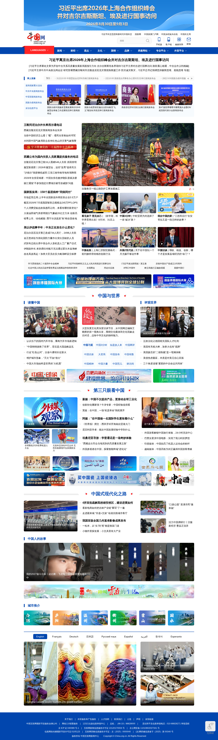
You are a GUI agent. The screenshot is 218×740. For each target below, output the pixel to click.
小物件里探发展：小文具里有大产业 (101, 531)
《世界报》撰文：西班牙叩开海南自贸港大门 (106, 424)
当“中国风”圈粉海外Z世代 (37, 333)
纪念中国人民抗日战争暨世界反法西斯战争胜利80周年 (52, 268)
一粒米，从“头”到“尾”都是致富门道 (100, 525)
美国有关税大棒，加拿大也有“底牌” (162, 346)
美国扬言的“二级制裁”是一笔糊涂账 (162, 352)
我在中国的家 (165, 216)
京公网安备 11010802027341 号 (145, 728)
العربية (144, 636)
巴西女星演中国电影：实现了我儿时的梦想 (167, 438)
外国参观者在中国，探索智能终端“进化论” (104, 449)
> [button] (191, 78)
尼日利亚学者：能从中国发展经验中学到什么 (106, 429)
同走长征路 (109, 268)
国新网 (138, 34)
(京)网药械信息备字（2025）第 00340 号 (154, 731)
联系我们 (118, 719)
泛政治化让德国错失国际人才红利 (161, 341)
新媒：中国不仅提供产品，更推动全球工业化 (109, 399)
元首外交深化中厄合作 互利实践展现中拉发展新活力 (64, 448)
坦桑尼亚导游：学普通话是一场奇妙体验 (106, 437)
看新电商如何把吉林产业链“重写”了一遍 (103, 508)
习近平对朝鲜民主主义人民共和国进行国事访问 (89, 263)
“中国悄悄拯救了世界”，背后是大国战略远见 (50, 346)
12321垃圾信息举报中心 (94, 723)
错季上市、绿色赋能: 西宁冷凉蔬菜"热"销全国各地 (50, 218)
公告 (129, 719)
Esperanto (176, 636)
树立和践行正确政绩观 (154, 268)
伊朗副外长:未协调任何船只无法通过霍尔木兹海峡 (50, 248)
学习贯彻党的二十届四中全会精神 (43, 263)
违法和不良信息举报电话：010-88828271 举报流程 (165, 723)
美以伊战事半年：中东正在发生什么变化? (49, 227)
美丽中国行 (179, 268)
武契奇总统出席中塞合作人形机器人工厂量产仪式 (50, 243)
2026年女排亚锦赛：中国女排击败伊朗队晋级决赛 (50, 178)
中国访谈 (162, 250)
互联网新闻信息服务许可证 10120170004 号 (104, 728)
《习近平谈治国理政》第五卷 (133, 263)
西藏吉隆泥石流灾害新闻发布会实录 (43, 130)
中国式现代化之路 (109, 493)
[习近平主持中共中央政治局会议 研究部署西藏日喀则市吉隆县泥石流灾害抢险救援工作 (75, 70)
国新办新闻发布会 (34, 102)
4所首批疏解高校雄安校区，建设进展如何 (107, 502)
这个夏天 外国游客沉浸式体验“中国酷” (161, 424)
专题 (186, 70)
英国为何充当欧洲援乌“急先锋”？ (158, 333)
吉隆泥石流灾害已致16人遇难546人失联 (45, 162)
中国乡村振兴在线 (169, 34)
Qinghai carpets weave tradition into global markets (54, 701)
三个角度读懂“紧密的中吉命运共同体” (163, 363)
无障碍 (210, 733)
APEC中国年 (129, 268)
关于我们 (69, 719)
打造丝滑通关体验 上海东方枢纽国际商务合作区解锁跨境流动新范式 (50, 526)
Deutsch (73, 636)
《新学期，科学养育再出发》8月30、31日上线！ (100, 220)
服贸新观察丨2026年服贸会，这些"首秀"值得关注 (50, 167)
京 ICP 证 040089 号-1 (68, 728)
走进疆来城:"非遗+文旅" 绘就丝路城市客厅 (104, 513)
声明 (138, 719)
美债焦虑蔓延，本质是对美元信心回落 (163, 358)
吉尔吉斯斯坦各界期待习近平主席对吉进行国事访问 (124, 66)
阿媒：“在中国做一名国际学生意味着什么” (108, 418)
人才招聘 (105, 719)
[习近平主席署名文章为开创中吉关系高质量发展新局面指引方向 (62, 66)
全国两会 (91, 268)
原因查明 (72, 162)
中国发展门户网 (151, 34)
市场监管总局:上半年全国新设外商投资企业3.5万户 (51, 197)
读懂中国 (34, 302)
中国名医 (86, 250)
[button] (192, 153)
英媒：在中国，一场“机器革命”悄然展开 (103, 410)
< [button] (188, 78)
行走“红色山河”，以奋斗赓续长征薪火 (46, 352)
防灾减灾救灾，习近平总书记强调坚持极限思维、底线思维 (152, 70)
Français (56, 636)
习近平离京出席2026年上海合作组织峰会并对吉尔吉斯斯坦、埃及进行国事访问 (109, 60)
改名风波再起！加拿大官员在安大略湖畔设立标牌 (50, 254)
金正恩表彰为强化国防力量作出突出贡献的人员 (49, 238)
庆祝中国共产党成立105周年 (169, 263)
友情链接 (149, 719)
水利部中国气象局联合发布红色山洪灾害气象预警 (50, 140)
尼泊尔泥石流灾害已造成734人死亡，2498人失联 (50, 232)
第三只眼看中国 (109, 390)
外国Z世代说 (126, 250)
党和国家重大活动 (34, 85)
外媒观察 (30, 424)
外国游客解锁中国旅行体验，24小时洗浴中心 (168, 432)
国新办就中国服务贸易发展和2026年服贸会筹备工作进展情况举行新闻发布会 (64, 110)
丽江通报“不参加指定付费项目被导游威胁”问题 (48, 183)
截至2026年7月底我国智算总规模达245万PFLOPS (50, 202)
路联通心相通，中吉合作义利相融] (171, 66)
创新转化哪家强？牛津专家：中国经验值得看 (106, 404)
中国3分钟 (125, 216)
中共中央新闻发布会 (35, 91)
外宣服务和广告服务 (87, 719)
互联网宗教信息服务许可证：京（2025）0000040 (108, 731)
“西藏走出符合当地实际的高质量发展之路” (104, 443)
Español (128, 636)
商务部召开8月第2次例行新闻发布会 (138, 107)
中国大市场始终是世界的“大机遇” (44, 363)
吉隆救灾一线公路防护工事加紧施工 (101, 188)
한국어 (159, 636)
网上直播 (31, 78)
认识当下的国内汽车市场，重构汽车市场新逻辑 (52, 341)
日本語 (90, 636)
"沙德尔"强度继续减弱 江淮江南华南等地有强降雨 (50, 172)
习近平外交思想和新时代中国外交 (116, 34)
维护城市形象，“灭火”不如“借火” (44, 358)
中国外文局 (186, 34)
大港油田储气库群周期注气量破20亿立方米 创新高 (50, 213)
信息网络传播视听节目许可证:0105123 (62, 731)
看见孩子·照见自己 (92, 216)
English (40, 636)
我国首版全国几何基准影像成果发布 (104, 520)
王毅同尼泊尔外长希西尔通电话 (43, 124)
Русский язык (109, 636)
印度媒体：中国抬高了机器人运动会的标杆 (167, 443)
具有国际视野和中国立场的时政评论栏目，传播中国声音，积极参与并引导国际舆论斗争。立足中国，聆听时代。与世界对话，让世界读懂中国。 (108, 332)
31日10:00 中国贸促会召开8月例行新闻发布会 (78, 78)
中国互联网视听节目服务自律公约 (41, 723)
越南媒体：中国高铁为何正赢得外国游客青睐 (168, 449)
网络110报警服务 (70, 723)
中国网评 (130, 345)
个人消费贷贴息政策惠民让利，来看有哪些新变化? (51, 208)
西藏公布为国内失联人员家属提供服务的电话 (51, 156)
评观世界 (150, 302)
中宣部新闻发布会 (34, 97)
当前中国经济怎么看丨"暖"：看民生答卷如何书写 (50, 135)
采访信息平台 (32, 108)
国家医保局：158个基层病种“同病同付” (48, 192)
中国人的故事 (37, 538)
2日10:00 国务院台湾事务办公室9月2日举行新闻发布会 (130, 78)
